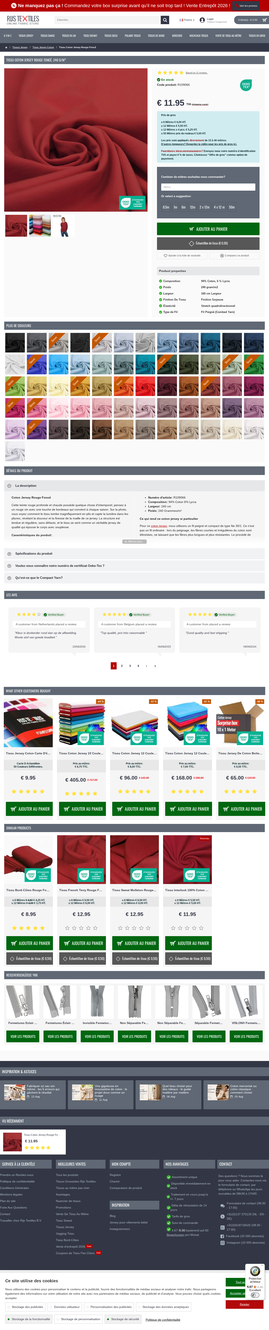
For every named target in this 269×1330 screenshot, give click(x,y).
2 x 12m (205, 207)
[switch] (255, 1295)
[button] (182, 255)
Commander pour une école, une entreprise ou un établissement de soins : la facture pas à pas (178, 1093)
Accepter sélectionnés (244, 1293)
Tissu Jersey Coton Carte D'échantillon (28, 753)
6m (184, 207)
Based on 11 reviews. (197, 72)
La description (25, 485)
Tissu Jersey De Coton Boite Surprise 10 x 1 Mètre (240, 753)
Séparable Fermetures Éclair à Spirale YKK (209, 1022)
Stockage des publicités (27, 1307)
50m (232, 207)
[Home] (6, 47)
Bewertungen (175, 1234)
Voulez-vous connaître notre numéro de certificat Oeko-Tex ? (59, 565)
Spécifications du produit (33, 553)
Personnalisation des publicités (111, 1307)
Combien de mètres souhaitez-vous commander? (193, 176)
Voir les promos (248, 5)
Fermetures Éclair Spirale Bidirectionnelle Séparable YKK (60, 1022)
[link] (7, 35)
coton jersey (159, 526)
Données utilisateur (67, 1307)
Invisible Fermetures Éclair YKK (97, 1022)
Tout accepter (245, 1282)
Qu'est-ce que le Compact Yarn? (39, 577)
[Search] (165, 20)
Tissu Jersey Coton (43, 47)
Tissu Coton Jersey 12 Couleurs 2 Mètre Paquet (187, 753)
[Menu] (262, 1266)
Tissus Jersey (20, 47)
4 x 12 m (219, 207)
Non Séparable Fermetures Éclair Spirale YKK (171, 1022)
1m (175, 207)
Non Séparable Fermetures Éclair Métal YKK (134, 1022)
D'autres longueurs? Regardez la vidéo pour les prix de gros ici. (199, 144)
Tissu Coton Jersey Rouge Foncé (42, 1135)
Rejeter (244, 1304)
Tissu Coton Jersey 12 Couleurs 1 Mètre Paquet (134, 753)
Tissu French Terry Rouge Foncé (81, 890)
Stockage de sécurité (125, 1319)
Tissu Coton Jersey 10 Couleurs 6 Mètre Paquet (81, 753)
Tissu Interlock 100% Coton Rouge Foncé (187, 890)
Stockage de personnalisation (80, 1319)
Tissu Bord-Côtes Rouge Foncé (28, 890)
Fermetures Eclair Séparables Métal (22, 1022)
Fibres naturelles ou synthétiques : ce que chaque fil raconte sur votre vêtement (244, 1091)
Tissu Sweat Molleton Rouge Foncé (134, 890)
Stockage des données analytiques (165, 1307)
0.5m (166, 207)
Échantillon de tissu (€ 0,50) (212, 243)
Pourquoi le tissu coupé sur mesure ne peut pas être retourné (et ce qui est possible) (43, 1091)
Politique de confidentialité (163, 1319)
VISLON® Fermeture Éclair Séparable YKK (246, 1022)
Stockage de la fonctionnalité (31, 1319)
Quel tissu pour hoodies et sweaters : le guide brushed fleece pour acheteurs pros (110, 1091)
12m (192, 207)
